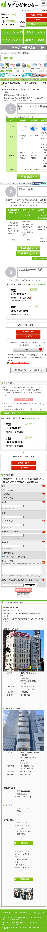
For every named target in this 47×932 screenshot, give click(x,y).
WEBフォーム (22, 794)
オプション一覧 (14, 53)
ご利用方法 (24, 843)
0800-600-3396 (25, 771)
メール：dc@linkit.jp (24, 797)
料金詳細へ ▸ (28, 176)
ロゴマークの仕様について (19, 363)
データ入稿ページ (26, 349)
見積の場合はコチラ (23, 595)
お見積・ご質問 (36, 15)
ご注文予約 (36, 19)
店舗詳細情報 (24, 879)
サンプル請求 (23, 399)
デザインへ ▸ (28, 253)
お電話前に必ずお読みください (37, 284)
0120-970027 (24, 692)
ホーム (3, 53)
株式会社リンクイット (11, 610)
